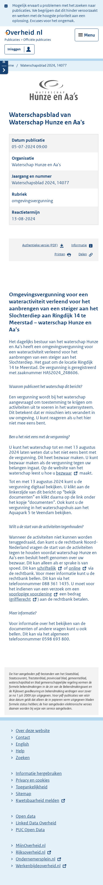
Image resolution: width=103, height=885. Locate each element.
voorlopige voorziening (30, 594)
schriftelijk (46, 568)
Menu (89, 35)
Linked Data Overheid (36, 823)
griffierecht (20, 599)
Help (20, 751)
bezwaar (64, 473)
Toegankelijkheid (32, 787)
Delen (82, 254)
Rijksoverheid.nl (30, 852)
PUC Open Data (30, 829)
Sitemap (23, 793)
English (22, 744)
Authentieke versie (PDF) (41, 246)
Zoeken (23, 757)
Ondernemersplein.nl (35, 859)
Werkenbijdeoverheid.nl (38, 865)
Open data (26, 816)
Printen (59, 254)
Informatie (79, 245)
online (74, 568)
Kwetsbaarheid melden (37, 800)
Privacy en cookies (33, 780)
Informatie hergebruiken (39, 773)
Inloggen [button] (14, 49)
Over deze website (33, 730)
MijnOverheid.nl (31, 845)
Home (9, 65)
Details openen (4, 61)
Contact (23, 737)
